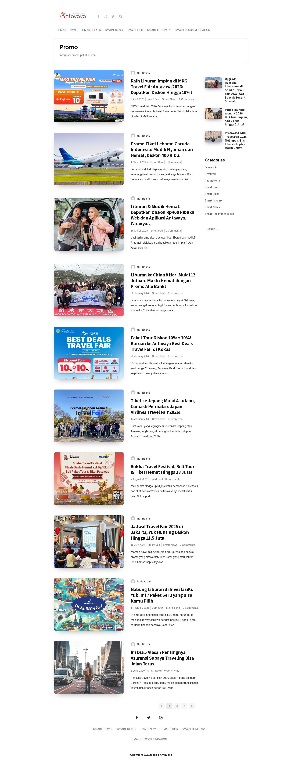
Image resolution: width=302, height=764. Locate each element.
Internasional (173, 608)
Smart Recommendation (192, 30)
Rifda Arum (144, 581)
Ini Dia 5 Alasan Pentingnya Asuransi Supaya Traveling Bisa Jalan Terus (162, 658)
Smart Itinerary (159, 30)
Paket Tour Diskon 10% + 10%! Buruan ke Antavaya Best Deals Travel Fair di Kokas (162, 343)
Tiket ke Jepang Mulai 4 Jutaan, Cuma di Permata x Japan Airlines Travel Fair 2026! (163, 406)
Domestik (157, 608)
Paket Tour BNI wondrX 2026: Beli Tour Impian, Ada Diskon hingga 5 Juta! (236, 117)
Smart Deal (153, 99)
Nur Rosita (143, 73)
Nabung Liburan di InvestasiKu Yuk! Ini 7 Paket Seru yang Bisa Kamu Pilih (162, 595)
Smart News (114, 30)
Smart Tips (135, 30)
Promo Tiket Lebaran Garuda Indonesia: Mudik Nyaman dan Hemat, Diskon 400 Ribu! (162, 149)
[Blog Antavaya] (72, 27)
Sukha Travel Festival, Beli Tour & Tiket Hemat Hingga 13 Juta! (163, 469)
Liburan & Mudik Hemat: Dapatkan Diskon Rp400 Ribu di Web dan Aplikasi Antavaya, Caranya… (162, 215)
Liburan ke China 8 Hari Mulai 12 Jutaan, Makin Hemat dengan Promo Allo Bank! (163, 280)
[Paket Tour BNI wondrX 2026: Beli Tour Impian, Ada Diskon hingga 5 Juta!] (213, 113)
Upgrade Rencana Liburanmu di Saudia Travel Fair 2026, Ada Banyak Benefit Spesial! (235, 90)
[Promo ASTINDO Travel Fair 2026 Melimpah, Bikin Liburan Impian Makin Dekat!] (213, 137)
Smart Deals (91, 30)
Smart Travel (68, 30)
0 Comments (186, 99)
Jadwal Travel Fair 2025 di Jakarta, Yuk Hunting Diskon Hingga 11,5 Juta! (160, 532)
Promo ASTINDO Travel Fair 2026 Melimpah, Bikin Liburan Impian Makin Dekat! (236, 140)
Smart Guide (212, 194)
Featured (210, 174)
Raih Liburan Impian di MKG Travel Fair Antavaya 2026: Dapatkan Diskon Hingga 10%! (161, 86)
